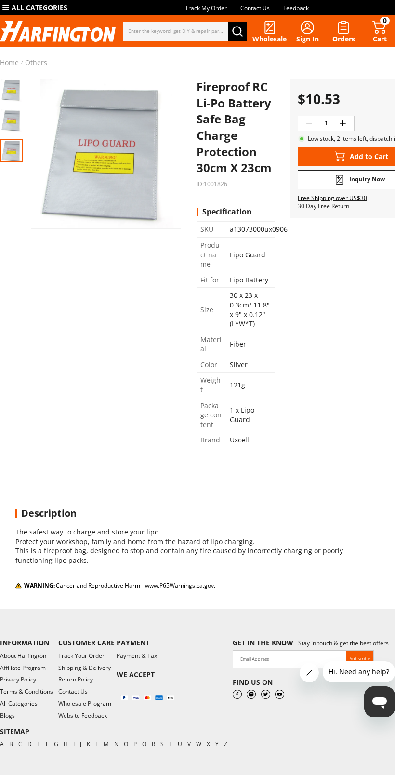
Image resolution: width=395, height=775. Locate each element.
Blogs (7, 715)
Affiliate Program (23, 668)
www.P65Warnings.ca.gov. (180, 585)
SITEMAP (14, 731)
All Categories (19, 703)
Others (36, 62)
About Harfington (23, 656)
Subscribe (360, 658)
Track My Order (206, 8)
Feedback (296, 8)
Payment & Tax (137, 656)
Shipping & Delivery (84, 668)
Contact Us (255, 8)
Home (9, 62)
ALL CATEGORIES (39, 7)
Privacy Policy (18, 679)
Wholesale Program (84, 703)
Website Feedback (82, 715)
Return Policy (75, 679)
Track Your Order (81, 656)
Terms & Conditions (26, 691)
